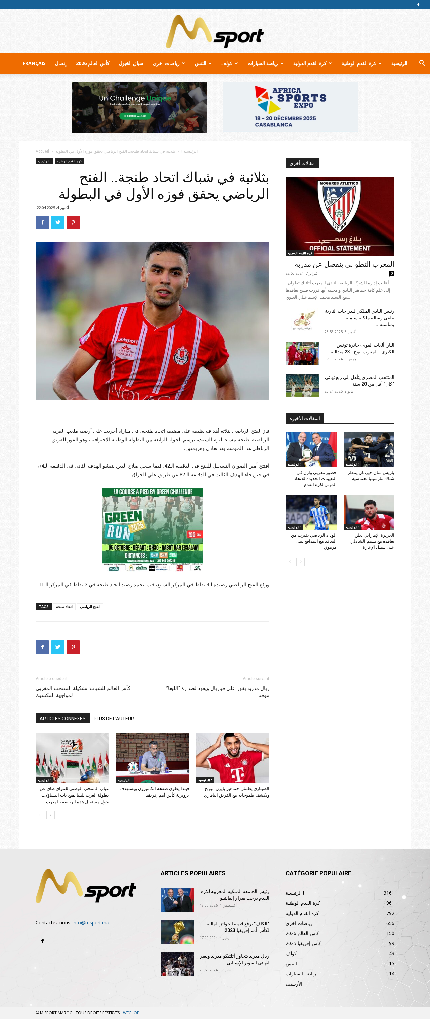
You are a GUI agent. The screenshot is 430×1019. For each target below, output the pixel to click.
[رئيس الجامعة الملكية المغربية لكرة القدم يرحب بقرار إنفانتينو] (177, 900)
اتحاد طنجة (64, 606)
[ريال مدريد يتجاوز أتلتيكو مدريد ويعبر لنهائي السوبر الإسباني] (177, 964)
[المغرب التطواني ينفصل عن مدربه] (340, 216)
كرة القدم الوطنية (359, 63)
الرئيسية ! (189, 151)
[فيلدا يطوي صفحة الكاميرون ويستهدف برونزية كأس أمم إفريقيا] (152, 758)
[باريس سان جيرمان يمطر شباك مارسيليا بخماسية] (369, 449)
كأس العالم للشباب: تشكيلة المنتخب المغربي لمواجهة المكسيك (83, 691)
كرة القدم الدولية (310, 63)
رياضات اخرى (166, 63)
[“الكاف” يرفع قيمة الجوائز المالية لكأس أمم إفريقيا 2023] (177, 932)
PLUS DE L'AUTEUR (114, 718)
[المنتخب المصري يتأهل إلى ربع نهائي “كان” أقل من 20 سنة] (302, 385)
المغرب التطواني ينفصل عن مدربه (344, 264)
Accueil (42, 151)
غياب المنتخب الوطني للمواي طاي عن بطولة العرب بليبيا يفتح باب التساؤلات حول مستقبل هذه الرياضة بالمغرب (74, 795)
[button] (422, 64)
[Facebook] (418, 4)
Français (34, 63)
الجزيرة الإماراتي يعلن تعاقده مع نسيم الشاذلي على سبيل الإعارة (372, 541)
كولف (226, 63)
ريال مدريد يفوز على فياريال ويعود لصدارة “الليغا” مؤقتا (217, 691)
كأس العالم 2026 (93, 63)
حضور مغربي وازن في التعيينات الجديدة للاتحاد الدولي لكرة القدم (315, 478)
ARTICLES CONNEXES (63, 718)
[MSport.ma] (215, 31)
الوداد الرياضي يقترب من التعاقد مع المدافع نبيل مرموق (314, 541)
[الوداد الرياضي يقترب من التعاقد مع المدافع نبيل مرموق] (311, 512)
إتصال (61, 63)
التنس (200, 63)
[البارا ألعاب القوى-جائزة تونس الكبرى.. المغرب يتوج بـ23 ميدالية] (302, 353)
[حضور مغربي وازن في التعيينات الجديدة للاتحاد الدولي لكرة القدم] (311, 449)
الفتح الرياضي (90, 606)
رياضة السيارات (263, 63)
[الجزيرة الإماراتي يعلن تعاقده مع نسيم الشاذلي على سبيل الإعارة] (369, 512)
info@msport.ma (91, 922)
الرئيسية (399, 63)
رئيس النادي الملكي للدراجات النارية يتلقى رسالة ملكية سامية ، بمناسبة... (359, 317)
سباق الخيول (131, 63)
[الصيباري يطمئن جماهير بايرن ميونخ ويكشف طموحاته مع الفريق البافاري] (232, 758)
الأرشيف (294, 984)
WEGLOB (131, 1013)
